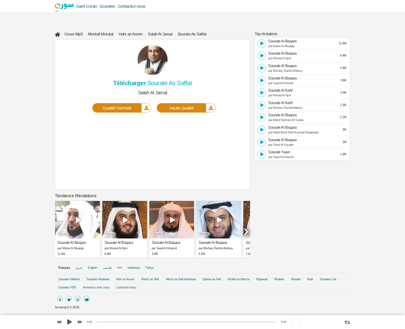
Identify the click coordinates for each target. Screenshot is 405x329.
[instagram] (77, 298)
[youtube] (86, 298)
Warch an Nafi (150, 279)
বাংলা (119, 267)
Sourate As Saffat (192, 34)
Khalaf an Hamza (239, 279)
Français (64, 267)
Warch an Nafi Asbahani (181, 279)
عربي (78, 267)
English (92, 267)
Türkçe (149, 267)
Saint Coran (86, 6)
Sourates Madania (97, 279)
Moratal (295, 279)
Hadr (310, 279)
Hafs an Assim (131, 34)
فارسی (107, 267)
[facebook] (60, 298)
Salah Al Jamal (160, 34)
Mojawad (261, 279)
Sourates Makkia (69, 279)
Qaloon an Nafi (211, 279)
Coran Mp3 (73, 34)
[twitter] (69, 298)
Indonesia (134, 267)
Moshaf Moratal (100, 34)
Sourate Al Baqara (71, 243)
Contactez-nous (132, 6)
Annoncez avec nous (96, 287)
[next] (245, 230)
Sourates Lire (328, 279)
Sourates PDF (67, 287)
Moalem (279, 279)
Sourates (107, 6)
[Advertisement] (152, 151)
